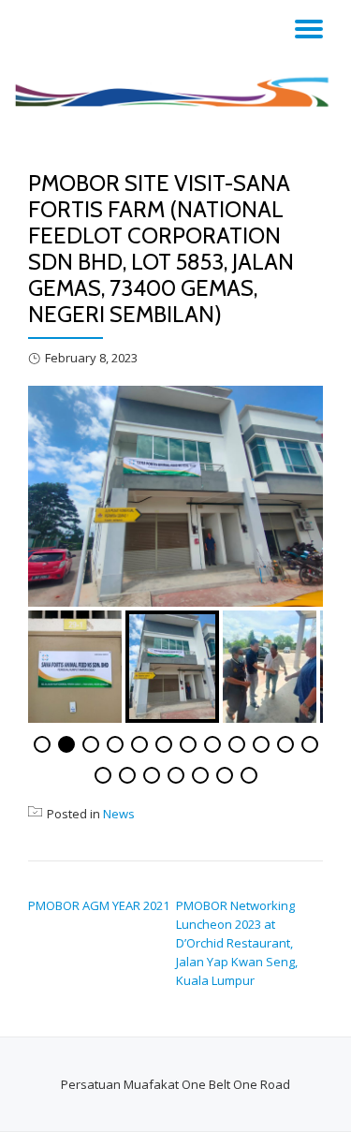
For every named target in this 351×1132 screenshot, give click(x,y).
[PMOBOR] (175, 91)
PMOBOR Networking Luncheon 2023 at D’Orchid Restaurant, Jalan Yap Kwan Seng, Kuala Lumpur (237, 943)
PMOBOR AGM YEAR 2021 (98, 905)
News (119, 813)
